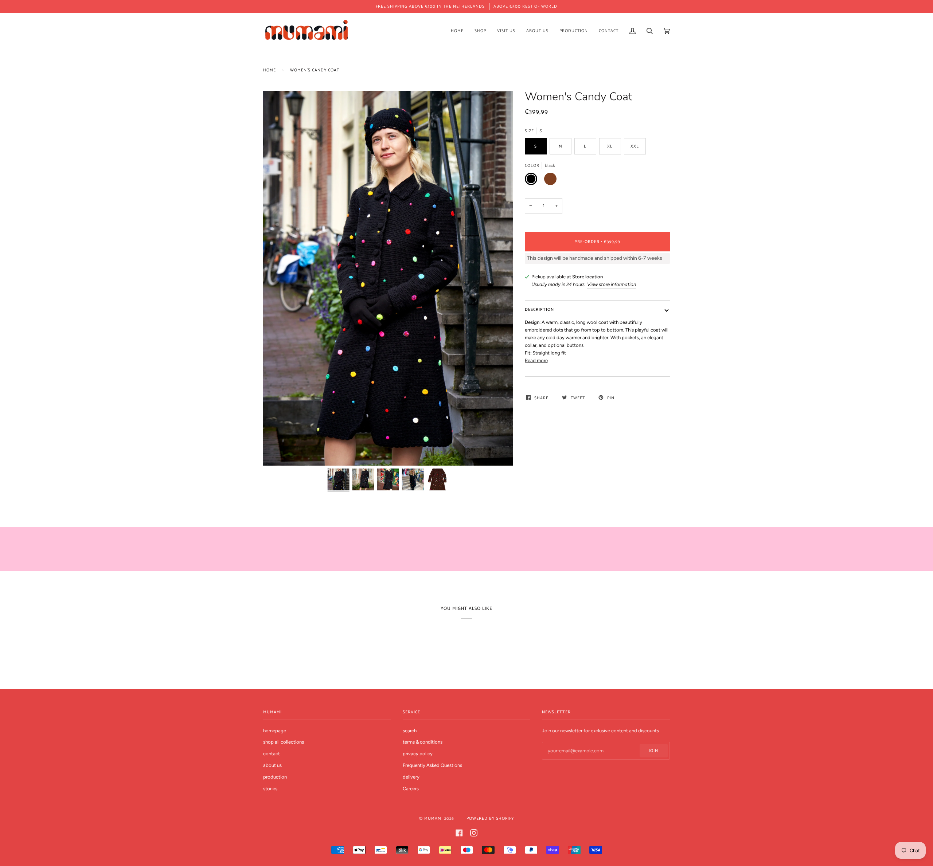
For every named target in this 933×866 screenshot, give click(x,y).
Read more (536, 360)
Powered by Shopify (490, 818)
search (410, 730)
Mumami (433, 818)
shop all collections (283, 742)
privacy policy (418, 753)
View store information (611, 284)
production (275, 777)
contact (271, 753)
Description (539, 309)
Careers (411, 788)
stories (270, 788)
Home (269, 70)
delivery (411, 777)
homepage (274, 730)
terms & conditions (422, 742)
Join (653, 750)
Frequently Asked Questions (432, 765)
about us (272, 765)
